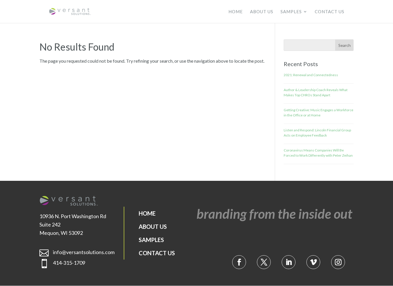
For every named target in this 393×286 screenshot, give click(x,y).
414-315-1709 (69, 263)
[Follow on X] (264, 262)
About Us (261, 11)
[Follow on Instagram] (338, 262)
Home (235, 11)
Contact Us (329, 11)
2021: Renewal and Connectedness (311, 75)
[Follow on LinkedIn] (288, 262)
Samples (291, 11)
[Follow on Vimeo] (313, 262)
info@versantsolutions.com (84, 252)
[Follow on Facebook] (239, 262)
